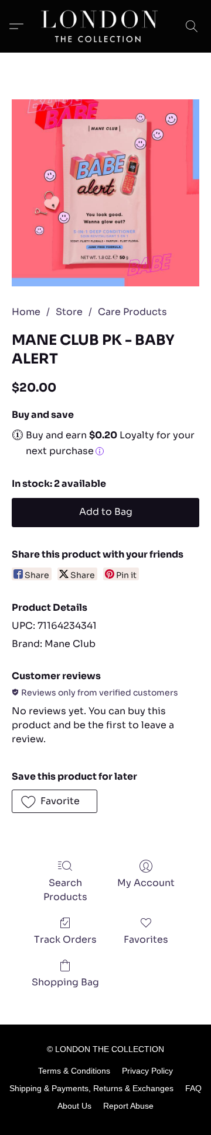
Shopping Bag (65, 982)
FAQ (193, 1088)
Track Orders (65, 939)
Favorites (146, 939)
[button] (105, 26)
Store (69, 312)
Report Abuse (128, 1105)
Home (26, 312)
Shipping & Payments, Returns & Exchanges (91, 1088)
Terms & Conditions (74, 1070)
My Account (146, 883)
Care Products (132, 312)
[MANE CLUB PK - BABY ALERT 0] (105, 192)
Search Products (65, 890)
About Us (74, 1105)
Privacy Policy (147, 1070)
